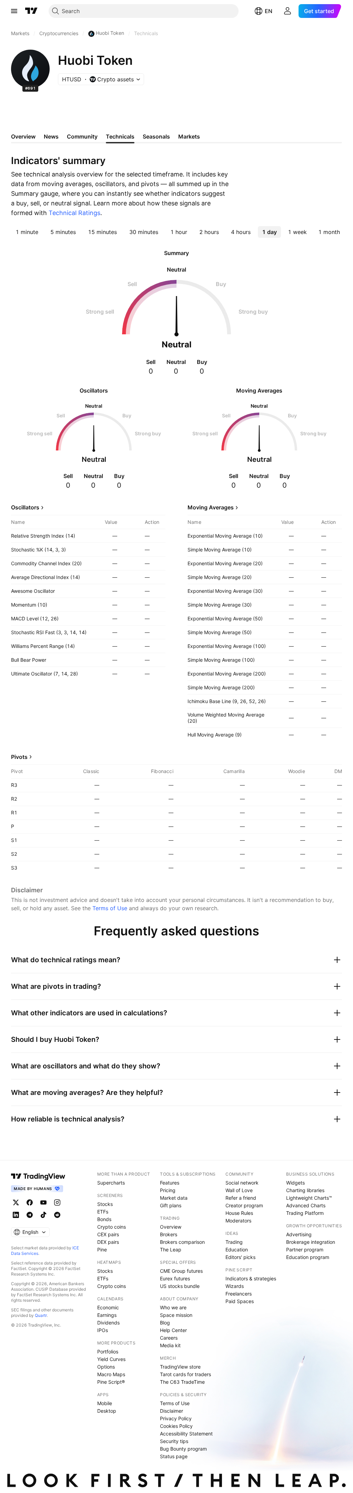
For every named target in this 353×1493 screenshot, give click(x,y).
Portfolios (107, 1351)
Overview (170, 1227)
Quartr (41, 1315)
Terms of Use (109, 908)
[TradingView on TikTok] (43, 1215)
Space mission (176, 1315)
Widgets (295, 1183)
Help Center (173, 1330)
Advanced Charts (305, 1205)
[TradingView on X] (16, 1202)
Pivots (19, 756)
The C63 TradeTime (182, 1382)
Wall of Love (239, 1190)
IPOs (102, 1330)
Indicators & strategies (250, 1278)
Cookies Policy (176, 1426)
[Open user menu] (287, 11)
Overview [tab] (23, 136)
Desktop (106, 1411)
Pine (102, 1249)
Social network (242, 1183)
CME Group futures (181, 1271)
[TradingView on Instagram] (57, 1202)
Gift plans (170, 1205)
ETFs (102, 1212)
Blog (165, 1323)
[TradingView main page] (31, 11)
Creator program (244, 1205)
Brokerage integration (310, 1242)
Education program (307, 1257)
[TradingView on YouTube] (43, 1202)
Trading (234, 1242)
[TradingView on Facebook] (29, 1202)
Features (169, 1183)
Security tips (174, 1441)
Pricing (167, 1190)
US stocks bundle (180, 1286)
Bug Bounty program (183, 1449)
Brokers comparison (182, 1242)
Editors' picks (240, 1257)
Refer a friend (240, 1198)
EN (268, 11)
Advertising (299, 1234)
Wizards (234, 1286)
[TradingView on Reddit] (57, 1215)
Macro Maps (111, 1374)
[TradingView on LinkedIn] (16, 1215)
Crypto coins (111, 1227)
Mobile (104, 1403)
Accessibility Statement (186, 1433)
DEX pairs (108, 1242)
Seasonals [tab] (156, 136)
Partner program (304, 1249)
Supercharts (111, 1183)
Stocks (105, 1204)
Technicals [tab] (120, 136)
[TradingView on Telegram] (29, 1215)
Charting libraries (305, 1190)
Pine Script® (111, 1382)
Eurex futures (175, 1278)
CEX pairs (108, 1234)
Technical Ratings (74, 212)
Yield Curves (111, 1359)
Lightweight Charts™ (309, 1198)
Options (106, 1367)
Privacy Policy (176, 1418)
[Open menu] (14, 11)
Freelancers (238, 1294)
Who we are (173, 1307)
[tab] (27, 232)
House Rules (239, 1213)
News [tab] (51, 136)
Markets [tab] (189, 136)
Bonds (104, 1219)
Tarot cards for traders (185, 1374)
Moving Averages (211, 507)
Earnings (107, 1315)
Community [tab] (82, 136)
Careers (169, 1338)
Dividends (108, 1323)
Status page (174, 1456)
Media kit (170, 1345)
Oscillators (25, 507)
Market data (174, 1198)
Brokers (168, 1234)
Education (236, 1249)
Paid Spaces (239, 1301)
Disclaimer (171, 1411)
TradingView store (180, 1367)
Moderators (238, 1220)
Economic (108, 1307)
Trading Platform (305, 1213)
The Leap (170, 1249)
